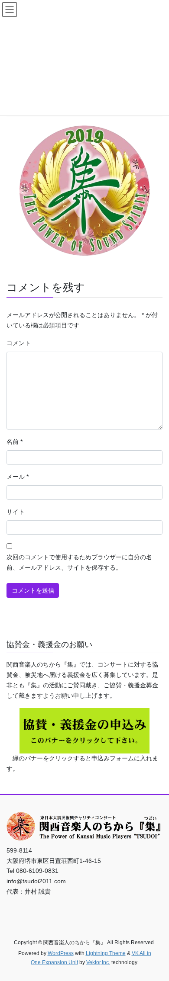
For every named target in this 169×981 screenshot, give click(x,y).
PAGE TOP (156, 944)
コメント (18, 343)
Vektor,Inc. (98, 962)
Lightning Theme (106, 953)
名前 (14, 441)
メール (17, 476)
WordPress (61, 953)
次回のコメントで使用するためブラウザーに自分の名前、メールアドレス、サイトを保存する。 (79, 562)
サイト (15, 511)
